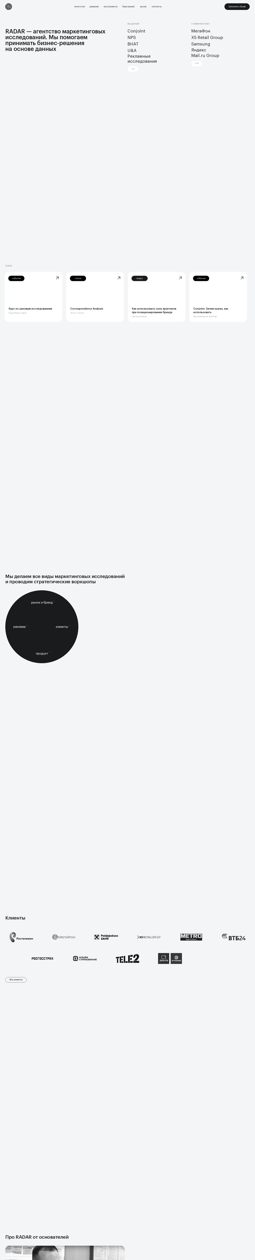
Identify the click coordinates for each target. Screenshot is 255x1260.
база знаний (128, 7)
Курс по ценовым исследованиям (30, 308)
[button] (79, 7)
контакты (157, 7)
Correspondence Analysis (86, 308)
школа (143, 7)
